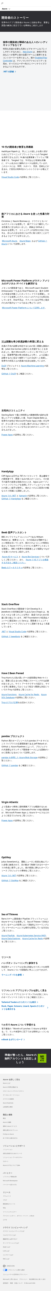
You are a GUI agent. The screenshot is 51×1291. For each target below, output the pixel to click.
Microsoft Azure (9, 241)
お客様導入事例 (8, 1107)
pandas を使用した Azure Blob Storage (19, 757)
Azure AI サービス (10, 556)
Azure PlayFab (8, 935)
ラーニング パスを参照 (11, 974)
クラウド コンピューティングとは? (13, 1231)
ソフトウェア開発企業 (10, 1177)
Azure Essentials (8, 1103)
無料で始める (42, 1058)
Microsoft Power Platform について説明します (23, 307)
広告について (18, 1283)
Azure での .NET (8, 495)
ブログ (5, 1200)
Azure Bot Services (30, 556)
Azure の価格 (7, 1122)
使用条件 (5, 1283)
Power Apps (7, 434)
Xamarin (23, 495)
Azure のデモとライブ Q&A (11, 1165)
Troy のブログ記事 (9, 702)
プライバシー (23, 1279)
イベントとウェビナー (10, 1212)
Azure (5, 8)
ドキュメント (7, 1196)
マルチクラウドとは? (9, 1235)
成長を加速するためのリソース (12, 1153)
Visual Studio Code (10, 177)
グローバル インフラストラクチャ (13, 1091)
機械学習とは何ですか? (10, 1239)
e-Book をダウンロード (12, 1039)
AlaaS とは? (6, 1247)
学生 (4, 1208)
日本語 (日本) (11, 1266)
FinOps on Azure (8, 1134)
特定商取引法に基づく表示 (37, 1279)
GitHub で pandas (9, 765)
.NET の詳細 (8, 71)
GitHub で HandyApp (11, 498)
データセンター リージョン (11, 1095)
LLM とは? (6, 1251)
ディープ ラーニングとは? (11, 1243)
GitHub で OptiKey (10, 880)
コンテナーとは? (8, 1255)
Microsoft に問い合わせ (10, 1279)
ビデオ (5, 1220)
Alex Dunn (27, 51)
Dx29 (3, 365)
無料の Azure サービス (10, 1126)
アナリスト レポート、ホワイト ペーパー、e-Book (18, 1216)
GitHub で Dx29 (8, 373)
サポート (5, 1161)
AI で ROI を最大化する (10, 1138)
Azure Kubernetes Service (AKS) (31, 935)
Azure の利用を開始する (10, 1087)
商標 (11, 1283)
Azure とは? (6, 1083)
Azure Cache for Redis (29, 694)
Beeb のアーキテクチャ (12, 567)
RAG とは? (6, 1259)
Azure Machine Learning (32, 365)
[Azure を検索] (2, 3)
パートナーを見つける (10, 1184)
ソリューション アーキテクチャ (12, 1157)
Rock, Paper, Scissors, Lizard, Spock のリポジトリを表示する (22, 1007)
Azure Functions (9, 694)
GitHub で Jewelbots (10, 636)
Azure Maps (25, 241)
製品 (4, 1118)
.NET (3, 631)
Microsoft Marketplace (10, 1180)
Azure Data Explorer (10, 938)
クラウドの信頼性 (8, 1099)
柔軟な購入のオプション (10, 1130)
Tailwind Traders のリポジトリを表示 (18, 1002)
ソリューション (8, 1149)
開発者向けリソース (9, 1204)
